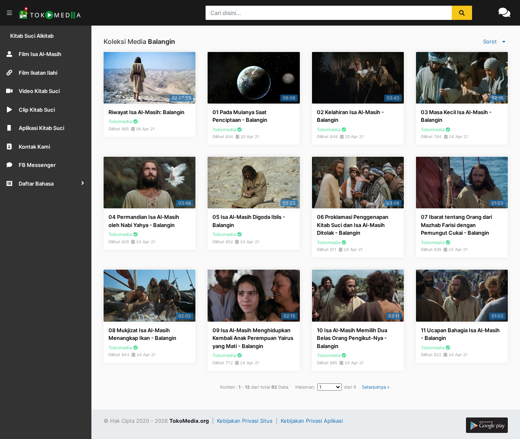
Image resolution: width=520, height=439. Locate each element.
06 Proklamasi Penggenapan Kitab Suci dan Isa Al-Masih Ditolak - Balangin (352, 225)
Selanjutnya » (376, 387)
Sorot (490, 41)
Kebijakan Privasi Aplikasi (312, 420)
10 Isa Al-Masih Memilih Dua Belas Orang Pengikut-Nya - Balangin (352, 338)
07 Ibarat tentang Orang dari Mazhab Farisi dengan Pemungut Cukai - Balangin (456, 225)
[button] (45, 183)
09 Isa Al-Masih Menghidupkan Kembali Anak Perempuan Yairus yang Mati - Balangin (252, 338)
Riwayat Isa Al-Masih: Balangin (146, 112)
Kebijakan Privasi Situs (245, 420)
